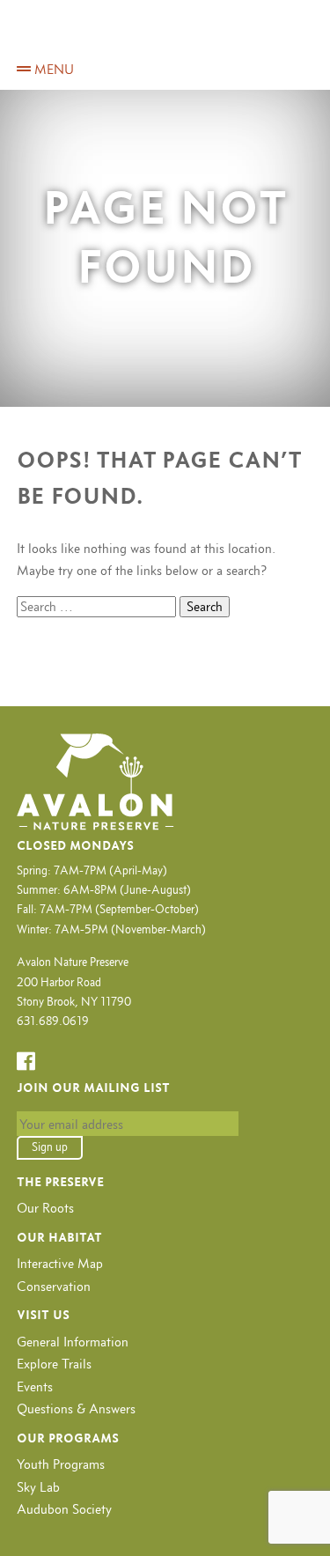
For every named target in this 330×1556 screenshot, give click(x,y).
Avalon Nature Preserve (165, 38)
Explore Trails (54, 1363)
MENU (52, 69)
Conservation (54, 1286)
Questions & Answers (76, 1408)
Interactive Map (60, 1263)
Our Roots (45, 1207)
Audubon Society (64, 1509)
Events (35, 1386)
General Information (72, 1341)
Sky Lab (38, 1487)
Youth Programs (61, 1464)
